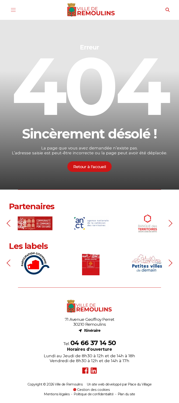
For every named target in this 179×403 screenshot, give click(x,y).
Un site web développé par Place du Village (119, 384)
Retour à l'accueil (89, 166)
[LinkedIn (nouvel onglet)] (94, 370)
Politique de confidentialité (94, 394)
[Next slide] (170, 223)
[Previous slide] (9, 223)
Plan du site (126, 394)
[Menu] (13, 10)
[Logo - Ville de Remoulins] (91, 10)
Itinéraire (89, 330)
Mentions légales (56, 394)
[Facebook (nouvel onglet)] (85, 370)
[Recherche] (167, 10)
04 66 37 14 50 (93, 343)
